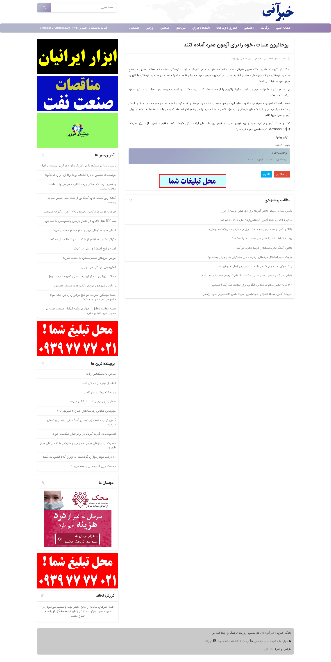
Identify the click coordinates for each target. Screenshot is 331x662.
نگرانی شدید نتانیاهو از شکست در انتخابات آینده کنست (81, 239)
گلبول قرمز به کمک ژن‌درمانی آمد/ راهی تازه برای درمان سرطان (81, 422)
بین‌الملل (181, 27)
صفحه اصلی (283, 27)
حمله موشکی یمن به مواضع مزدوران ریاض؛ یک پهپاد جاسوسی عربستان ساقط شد (83, 297)
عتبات (269, 159)
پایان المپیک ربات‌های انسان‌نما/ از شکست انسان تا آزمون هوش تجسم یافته (247, 275)
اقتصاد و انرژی (201, 27)
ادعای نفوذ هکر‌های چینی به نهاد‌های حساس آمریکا (84, 230)
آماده (250, 159)
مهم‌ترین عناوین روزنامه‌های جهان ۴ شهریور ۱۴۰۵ (86, 411)
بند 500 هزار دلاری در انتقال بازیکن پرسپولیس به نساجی (80, 221)
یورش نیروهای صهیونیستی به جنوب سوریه (89, 258)
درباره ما (284, 641)
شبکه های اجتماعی (265, 641)
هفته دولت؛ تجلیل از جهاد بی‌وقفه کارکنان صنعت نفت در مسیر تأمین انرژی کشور (81, 311)
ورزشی (149, 27)
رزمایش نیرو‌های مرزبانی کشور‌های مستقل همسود (85, 285)
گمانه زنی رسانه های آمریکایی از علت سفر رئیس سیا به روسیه (81, 200)
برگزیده (264, 27)
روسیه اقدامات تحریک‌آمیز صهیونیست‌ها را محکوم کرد (260, 238)
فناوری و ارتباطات (226, 27)
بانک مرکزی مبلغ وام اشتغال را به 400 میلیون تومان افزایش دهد (254, 266)
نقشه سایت (223, 641)
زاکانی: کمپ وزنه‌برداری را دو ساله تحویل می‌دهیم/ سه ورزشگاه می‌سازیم (250, 229)
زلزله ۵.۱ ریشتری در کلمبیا (100, 392)
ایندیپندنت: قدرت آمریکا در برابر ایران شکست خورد (84, 434)
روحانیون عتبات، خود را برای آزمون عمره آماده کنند (236, 45)
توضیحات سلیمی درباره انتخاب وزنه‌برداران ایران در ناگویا (80, 175)
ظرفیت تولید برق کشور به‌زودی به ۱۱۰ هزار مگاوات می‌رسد (80, 212)
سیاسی (164, 27)
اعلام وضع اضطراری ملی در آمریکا (94, 248)
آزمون (259, 159)
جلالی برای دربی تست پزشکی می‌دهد (92, 401)
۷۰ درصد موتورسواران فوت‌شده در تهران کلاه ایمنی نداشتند (79, 457)
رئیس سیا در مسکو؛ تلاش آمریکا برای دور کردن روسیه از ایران (256, 210)
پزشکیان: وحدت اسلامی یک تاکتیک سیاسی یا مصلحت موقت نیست (82, 186)
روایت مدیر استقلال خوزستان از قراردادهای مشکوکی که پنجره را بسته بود (250, 257)
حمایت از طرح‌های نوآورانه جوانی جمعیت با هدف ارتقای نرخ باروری (78, 445)
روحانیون (281, 159)
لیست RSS (242, 641)
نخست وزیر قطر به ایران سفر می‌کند (93, 466)
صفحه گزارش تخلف (55, 611)
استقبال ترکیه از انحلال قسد (99, 383)
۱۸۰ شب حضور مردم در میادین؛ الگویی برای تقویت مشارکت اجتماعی (252, 284)
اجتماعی (249, 27)
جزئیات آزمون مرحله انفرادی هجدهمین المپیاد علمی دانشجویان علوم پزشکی (247, 294)
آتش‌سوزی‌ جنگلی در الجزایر (98, 267)
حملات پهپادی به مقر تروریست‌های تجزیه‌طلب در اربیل (82, 276)
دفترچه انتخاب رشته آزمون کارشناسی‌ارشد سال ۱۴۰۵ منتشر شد (256, 220)
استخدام (134, 27)
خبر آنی (270, 632)
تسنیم (278, 145)
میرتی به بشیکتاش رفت (101, 374)
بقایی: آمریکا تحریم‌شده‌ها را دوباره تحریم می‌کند (264, 247)
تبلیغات (208, 641)
